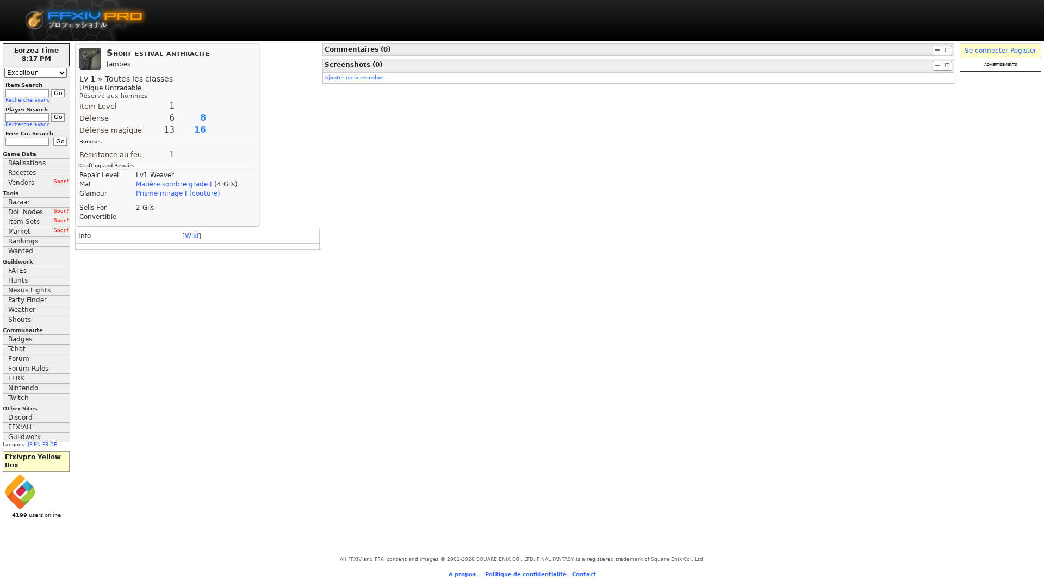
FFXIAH (20, 427)
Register (1023, 50)
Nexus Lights (29, 290)
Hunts (18, 280)
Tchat (17, 349)
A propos (462, 574)
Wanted (20, 251)
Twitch (18, 398)
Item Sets (38, 222)
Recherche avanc (27, 100)
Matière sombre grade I (174, 184)
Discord (20, 417)
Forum (18, 359)
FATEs (17, 270)
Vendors (38, 182)
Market (38, 231)
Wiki (191, 236)
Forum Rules (28, 368)
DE (53, 444)
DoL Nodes (38, 212)
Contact (584, 574)
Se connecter (986, 50)
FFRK (16, 378)
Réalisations (27, 163)
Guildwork (24, 437)
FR (45, 444)
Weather (21, 310)
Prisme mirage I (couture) (178, 193)
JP (30, 444)
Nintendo (23, 388)
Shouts (19, 319)
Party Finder (27, 300)
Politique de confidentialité (526, 574)
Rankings (23, 241)
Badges (20, 339)
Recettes (22, 173)
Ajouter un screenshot (354, 77)
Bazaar (19, 202)
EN (37, 444)
